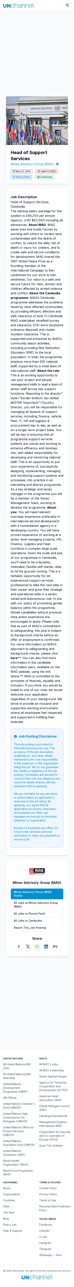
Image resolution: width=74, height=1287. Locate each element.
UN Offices (10, 1097)
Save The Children (51, 1145)
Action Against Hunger (53, 1076)
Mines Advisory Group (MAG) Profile (33, 893)
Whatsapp (45, 1255)
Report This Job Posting (30, 927)
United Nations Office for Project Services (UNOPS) (18, 1131)
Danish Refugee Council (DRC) (54, 1107)
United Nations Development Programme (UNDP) (15, 1087)
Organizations (11, 1194)
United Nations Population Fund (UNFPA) (19, 1142)
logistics (40, 421)
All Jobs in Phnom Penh (29, 913)
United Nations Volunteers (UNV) (14, 1152)
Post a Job (10, 1224)
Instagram (45, 1242)
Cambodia (46, 177)
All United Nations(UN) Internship (17, 1076)
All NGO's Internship (51, 1070)
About (6, 1188)
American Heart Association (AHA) (50, 1098)
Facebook (45, 1224)
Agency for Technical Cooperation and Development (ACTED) (53, 1086)
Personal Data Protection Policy (54, 1208)
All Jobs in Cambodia (28, 920)
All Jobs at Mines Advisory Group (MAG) (36, 904)
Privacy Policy (48, 1194)
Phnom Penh (23, 177)
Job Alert (8, 1212)
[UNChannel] (18, 5)
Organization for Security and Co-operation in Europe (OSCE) (55, 1135)
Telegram (45, 1249)
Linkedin (44, 1230)
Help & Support (12, 1230)
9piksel (66, 1270)
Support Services (35, 202)
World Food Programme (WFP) (18, 1172)
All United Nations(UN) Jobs (17, 1066)
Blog (6, 1218)
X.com (43, 1236)
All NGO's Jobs (48, 1064)
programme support (25, 439)
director (55, 393)
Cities (6, 1206)
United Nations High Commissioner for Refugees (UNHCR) (15, 1117)
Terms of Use (47, 1200)
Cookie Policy (48, 1188)
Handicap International (53, 1116)
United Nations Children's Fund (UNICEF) (19, 1105)
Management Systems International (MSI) (53, 1123)
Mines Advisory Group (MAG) (32, 164)
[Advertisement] (37, 52)
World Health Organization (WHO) (15, 1162)
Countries (9, 1200)
